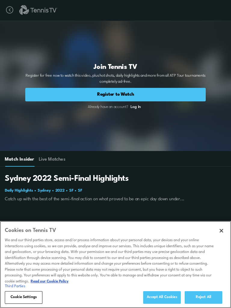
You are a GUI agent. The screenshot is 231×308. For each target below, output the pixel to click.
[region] (115, 264)
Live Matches (51, 159)
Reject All (203, 297)
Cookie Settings (24, 297)
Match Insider (19, 159)
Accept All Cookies (162, 297)
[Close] (221, 230)
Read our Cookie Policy (50, 281)
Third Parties (15, 286)
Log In (136, 107)
